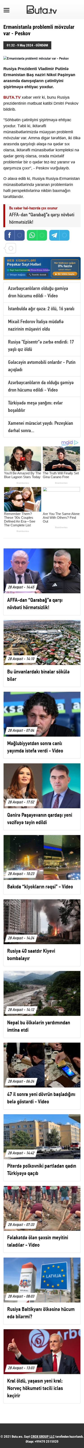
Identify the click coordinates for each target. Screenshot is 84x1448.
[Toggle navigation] (6, 10)
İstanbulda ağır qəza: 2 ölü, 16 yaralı (41, 309)
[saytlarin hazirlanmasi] (42, 268)
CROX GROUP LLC (43, 1437)
